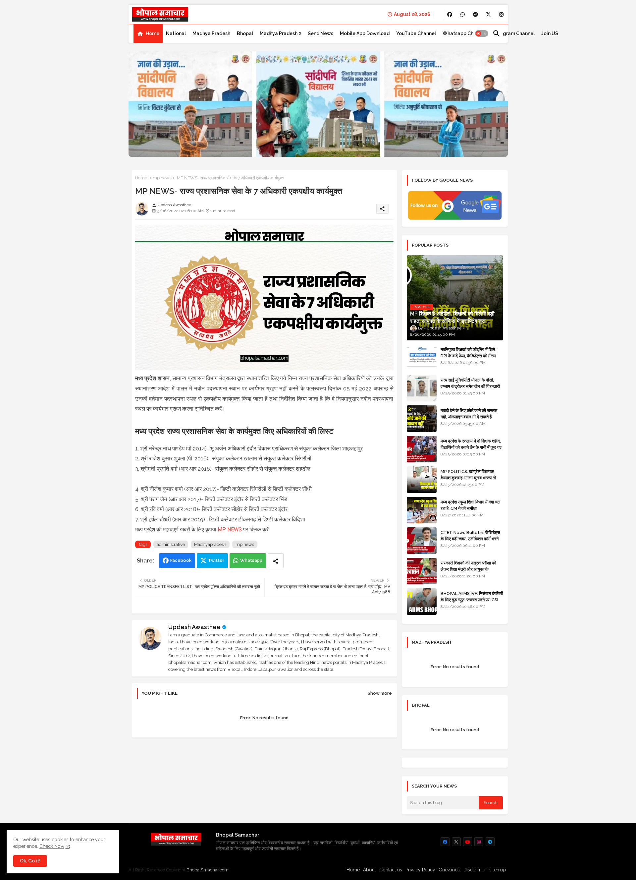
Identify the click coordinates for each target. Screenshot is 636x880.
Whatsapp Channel (464, 33)
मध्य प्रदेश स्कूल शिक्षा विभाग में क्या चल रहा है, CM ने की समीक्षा (471, 504)
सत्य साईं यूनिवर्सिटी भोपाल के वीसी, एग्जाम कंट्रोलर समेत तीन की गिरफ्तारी (470, 383)
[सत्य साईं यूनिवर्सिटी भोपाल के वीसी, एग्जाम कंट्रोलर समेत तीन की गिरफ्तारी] (422, 388)
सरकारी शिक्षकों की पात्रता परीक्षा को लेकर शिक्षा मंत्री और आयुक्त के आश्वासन (468, 568)
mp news (162, 177)
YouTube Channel (416, 33)
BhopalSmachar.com (207, 869)
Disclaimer (474, 869)
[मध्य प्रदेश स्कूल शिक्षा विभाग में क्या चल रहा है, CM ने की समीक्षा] (422, 510)
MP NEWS (230, 529)
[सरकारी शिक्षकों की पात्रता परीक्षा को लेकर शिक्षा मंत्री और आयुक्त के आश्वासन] (422, 571)
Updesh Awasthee (194, 626)
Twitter (216, 560)
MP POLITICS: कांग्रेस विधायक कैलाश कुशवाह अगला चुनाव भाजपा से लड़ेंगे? (468, 477)
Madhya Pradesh (211, 33)
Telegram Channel (514, 33)
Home (152, 33)
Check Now (51, 846)
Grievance (449, 869)
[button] (481, 33)
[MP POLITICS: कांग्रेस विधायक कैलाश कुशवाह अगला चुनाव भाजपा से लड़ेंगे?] (422, 479)
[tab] (148, 33)
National (176, 33)
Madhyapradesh (210, 544)
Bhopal (245, 33)
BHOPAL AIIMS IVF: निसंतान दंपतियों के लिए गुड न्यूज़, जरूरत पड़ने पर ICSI (472, 596)
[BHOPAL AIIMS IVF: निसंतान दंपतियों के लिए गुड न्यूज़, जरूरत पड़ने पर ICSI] (422, 601)
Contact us (390, 869)
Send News (320, 33)
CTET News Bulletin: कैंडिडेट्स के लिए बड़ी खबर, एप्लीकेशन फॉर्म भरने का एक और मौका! (470, 538)
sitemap (497, 869)
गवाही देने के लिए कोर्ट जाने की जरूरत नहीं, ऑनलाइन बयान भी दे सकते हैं (469, 413)
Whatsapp (251, 560)
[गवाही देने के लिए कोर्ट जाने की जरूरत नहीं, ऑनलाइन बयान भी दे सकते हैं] (422, 418)
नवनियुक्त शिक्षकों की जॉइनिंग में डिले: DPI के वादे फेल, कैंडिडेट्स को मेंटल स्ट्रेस (468, 355)
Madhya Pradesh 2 (280, 33)
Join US (549, 33)
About (369, 869)
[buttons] (450, 14)
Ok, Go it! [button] (30, 860)
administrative (171, 544)
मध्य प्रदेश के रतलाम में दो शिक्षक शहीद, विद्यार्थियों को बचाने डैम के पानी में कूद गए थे (471, 447)
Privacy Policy (420, 869)
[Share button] (276, 560)
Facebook (180, 560)
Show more (380, 693)
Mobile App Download (365, 33)
